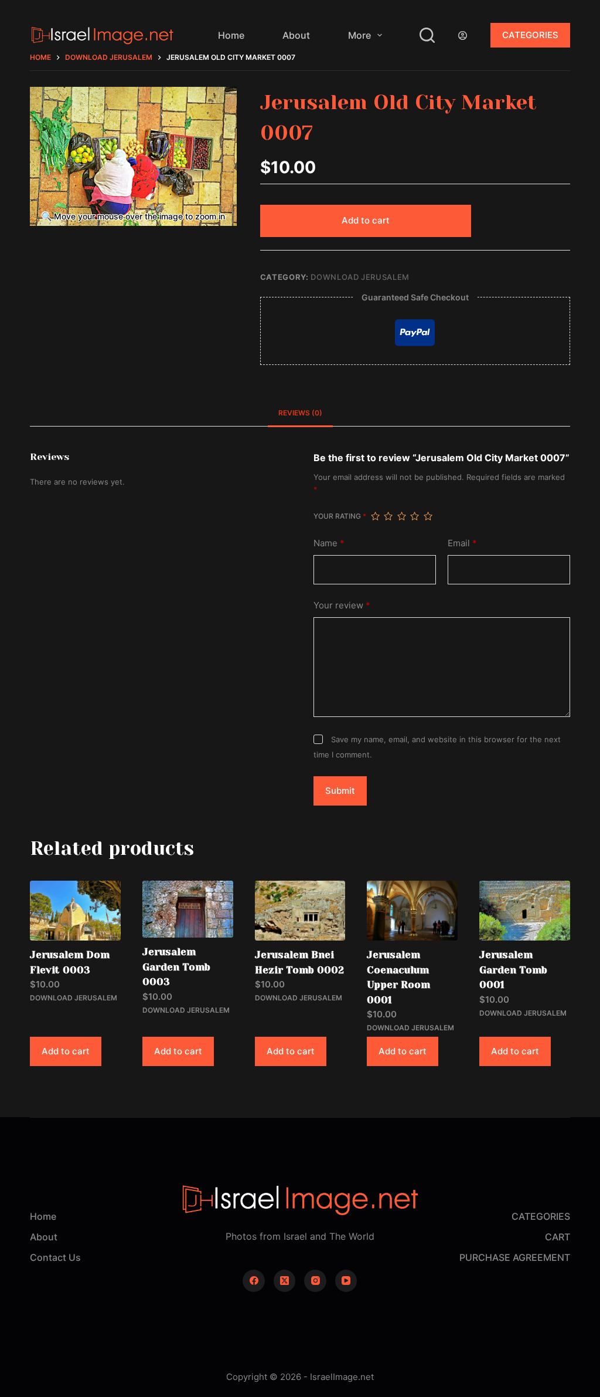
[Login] (462, 35)
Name (329, 543)
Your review (341, 605)
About (296, 35)
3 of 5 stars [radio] (401, 516)
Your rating (339, 516)
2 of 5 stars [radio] (388, 516)
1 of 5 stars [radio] (375, 516)
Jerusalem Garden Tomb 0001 (513, 969)
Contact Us (55, 1257)
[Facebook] (254, 1281)
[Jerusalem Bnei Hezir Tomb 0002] (300, 911)
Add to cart (366, 220)
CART (557, 1237)
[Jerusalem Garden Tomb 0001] (524, 911)
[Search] (427, 35)
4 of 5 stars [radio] (414, 516)
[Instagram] (315, 1281)
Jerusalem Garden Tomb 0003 (176, 966)
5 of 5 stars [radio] (428, 516)
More (359, 35)
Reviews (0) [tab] (300, 412)
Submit (340, 790)
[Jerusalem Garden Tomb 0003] (187, 909)
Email (462, 543)
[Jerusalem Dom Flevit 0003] (75, 911)
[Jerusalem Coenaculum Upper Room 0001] (412, 911)
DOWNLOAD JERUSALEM (360, 277)
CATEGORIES (530, 34)
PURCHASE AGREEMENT (514, 1257)
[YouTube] (346, 1281)
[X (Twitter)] (285, 1281)
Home (231, 35)
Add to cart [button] (66, 1051)
